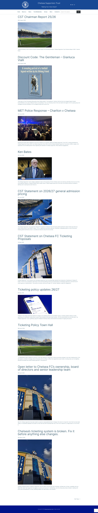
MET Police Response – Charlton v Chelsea (46, 110)
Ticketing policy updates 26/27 (38, 289)
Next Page (77, 499)
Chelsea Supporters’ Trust (48, 509)
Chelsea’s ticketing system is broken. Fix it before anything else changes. (46, 433)
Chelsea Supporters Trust (49, 3)
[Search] (79, 11)
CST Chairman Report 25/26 (37, 16)
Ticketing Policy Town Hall (35, 325)
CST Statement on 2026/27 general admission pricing (49, 192)
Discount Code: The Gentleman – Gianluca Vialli (46, 59)
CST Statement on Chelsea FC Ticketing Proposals (45, 237)
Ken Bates (24, 151)
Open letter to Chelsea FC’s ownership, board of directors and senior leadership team (48, 368)
